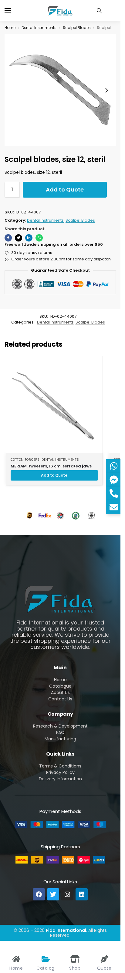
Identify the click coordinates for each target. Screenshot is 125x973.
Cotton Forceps (25, 459)
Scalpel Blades (77, 27)
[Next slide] (106, 90)
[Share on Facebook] (8, 237)
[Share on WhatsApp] (39, 237)
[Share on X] (18, 237)
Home (10, 27)
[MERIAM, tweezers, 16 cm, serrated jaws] (54, 404)
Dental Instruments (39, 27)
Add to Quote (65, 189)
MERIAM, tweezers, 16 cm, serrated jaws (51, 466)
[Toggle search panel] (99, 10)
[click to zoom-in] (60, 90)
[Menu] (14, 10)
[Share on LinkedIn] (28, 237)
